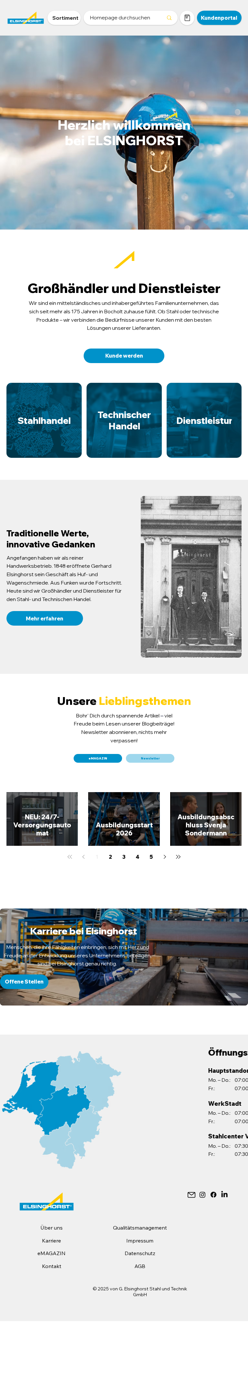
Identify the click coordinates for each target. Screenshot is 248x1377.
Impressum (139, 1240)
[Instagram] (202, 1195)
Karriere (51, 1240)
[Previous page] (83, 857)
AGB (139, 1266)
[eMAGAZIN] (187, 18)
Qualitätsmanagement (140, 1227)
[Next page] (164, 857)
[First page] (70, 857)
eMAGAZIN (51, 1253)
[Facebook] (213, 1195)
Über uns (51, 1227)
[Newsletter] (191, 1195)
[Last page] (178, 857)
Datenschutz (140, 1253)
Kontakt (51, 1266)
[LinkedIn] (224, 1195)
